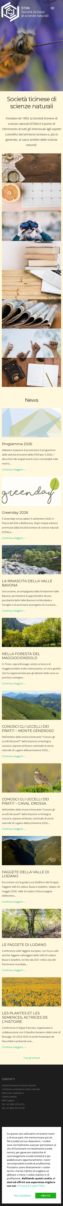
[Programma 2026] (31, 422)
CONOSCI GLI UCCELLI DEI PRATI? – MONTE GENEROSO (28, 728)
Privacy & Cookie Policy (32, 1185)
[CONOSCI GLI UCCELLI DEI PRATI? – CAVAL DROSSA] (31, 778)
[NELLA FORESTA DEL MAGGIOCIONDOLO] (31, 632)
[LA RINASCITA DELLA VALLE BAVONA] (31, 559)
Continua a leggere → (14, 469)
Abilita (45, 1195)
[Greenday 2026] (31, 491)
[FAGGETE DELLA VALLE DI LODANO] (31, 850)
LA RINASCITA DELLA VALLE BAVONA (27, 583)
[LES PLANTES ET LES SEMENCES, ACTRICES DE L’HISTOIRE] (31, 991)
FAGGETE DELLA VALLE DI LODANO (25, 874)
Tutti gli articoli (31, 1057)
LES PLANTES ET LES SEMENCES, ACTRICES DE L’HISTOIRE (25, 1017)
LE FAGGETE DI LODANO (24, 945)
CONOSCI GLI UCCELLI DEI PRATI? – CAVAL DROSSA (25, 801)
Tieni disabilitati (22, 1195)
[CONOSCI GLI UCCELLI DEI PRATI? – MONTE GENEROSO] (31, 705)
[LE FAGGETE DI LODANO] (31, 923)
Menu (52, 8)
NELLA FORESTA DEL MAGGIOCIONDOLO (21, 656)
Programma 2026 (17, 444)
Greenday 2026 (15, 512)
